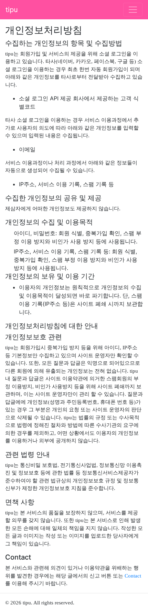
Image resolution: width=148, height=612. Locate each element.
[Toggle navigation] (132, 10)
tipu (12, 10)
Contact (133, 576)
